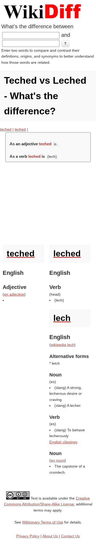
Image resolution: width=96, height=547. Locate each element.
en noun (58, 460)
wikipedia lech (62, 345)
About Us (50, 536)
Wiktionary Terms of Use (42, 522)
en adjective (14, 294)
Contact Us (70, 536)
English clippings (63, 442)
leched (20, 129)
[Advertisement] (48, 202)
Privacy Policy (27, 536)
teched (5, 129)
